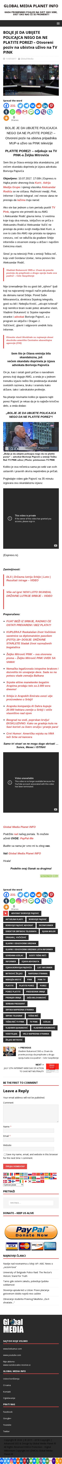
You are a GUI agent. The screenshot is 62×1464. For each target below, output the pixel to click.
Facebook (8, 1411)
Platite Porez (26, 985)
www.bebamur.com (12, 1348)
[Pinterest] (51, 105)
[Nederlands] (26, 1177)
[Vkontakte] (32, 105)
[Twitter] (20, 105)
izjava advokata (30, 961)
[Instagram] (18, 112)
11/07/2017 (11, 58)
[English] (5, 1174)
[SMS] (31, 112)
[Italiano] (9, 1174)
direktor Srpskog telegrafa (21, 931)
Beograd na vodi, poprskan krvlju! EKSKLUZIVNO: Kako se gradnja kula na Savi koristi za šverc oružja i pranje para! (32, 723)
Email (6, 1135)
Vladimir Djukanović (17, 1027)
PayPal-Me (26, 838)
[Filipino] (9, 1181)
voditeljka (11, 1033)
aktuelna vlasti (14, 919)
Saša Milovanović (36, 997)
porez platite (13, 991)
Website (7, 1145)
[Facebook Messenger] (37, 112)
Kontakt (7, 1391)
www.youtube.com (12, 1355)
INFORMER (11, 961)
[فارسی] (34, 1181)
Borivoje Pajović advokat (19, 925)
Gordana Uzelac (14, 955)
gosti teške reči (37, 955)
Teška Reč (33, 1015)
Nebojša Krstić (13, 979)
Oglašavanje (9, 1398)
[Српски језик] (5, 1177)
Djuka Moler (48, 931)
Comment (8, 1102)
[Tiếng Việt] (42, 1181)
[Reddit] (39, 105)
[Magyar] (22, 1177)
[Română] (30, 1177)
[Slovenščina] (9, 1177)
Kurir (38, 182)
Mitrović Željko (14, 973)
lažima (21, 200)
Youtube (7, 1424)
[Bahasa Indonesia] (18, 1181)
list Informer (44, 967)
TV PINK (34, 1021)
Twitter (6, 1431)
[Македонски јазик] (13, 1177)
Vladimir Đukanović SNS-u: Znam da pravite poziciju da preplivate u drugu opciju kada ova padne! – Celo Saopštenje (31, 273)
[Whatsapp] (12, 112)
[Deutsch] (18, 1174)
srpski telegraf (14, 1015)
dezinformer (46, 925)
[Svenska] (22, 1174)
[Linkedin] (45, 105)
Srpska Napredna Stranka (20, 1009)
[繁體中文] (42, 1174)
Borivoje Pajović (38, 919)
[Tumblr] (6, 112)
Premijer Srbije (13, 997)
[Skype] (49, 112)
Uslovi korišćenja (11, 1378)
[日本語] (26, 1181)
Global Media (27, 58)
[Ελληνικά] (26, 1174)
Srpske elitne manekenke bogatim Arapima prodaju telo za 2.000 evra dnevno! (28, 686)
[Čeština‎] (55, 1177)
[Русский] (30, 1174)
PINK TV (41, 979)
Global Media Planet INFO (24, 853)
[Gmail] (25, 112)
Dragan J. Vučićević (16, 937)
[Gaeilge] (22, 1181)
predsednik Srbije (35, 991)
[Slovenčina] (38, 1181)
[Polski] (38, 1177)
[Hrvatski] (55, 1174)
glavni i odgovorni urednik (21, 943)
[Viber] (43, 112)
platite (10, 985)
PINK (29, 979)
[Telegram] (26, 105)
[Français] (13, 1174)
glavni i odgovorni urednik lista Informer (29, 949)
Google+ (7, 1418)
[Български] (18, 1177)
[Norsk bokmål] (42, 1177)
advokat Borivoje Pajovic (25, 913)
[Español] (47, 1174)
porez (43, 985)
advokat (19, 316)
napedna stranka (37, 973)
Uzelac (47, 1021)
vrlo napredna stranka (36, 1033)
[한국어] (30, 1181)
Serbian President (15, 1003)
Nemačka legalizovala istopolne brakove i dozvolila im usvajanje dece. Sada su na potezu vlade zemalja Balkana (32, 672)
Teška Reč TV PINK (15, 1021)
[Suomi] (13, 1181)
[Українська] (47, 1177)
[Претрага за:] (31, 1203)
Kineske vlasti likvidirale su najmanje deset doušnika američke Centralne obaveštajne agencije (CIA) (29, 340)
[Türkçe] (34, 1174)
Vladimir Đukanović (44, 1027)
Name (6, 1126)
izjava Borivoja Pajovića (19, 967)
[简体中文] (38, 1174)
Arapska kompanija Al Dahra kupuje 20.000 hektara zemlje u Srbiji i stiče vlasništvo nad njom (29, 710)
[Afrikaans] (51, 1177)
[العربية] (34, 1177)
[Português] (51, 1174)
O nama (7, 1385)
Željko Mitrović (14, 1039)
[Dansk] (5, 1181)
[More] (6, 118)
